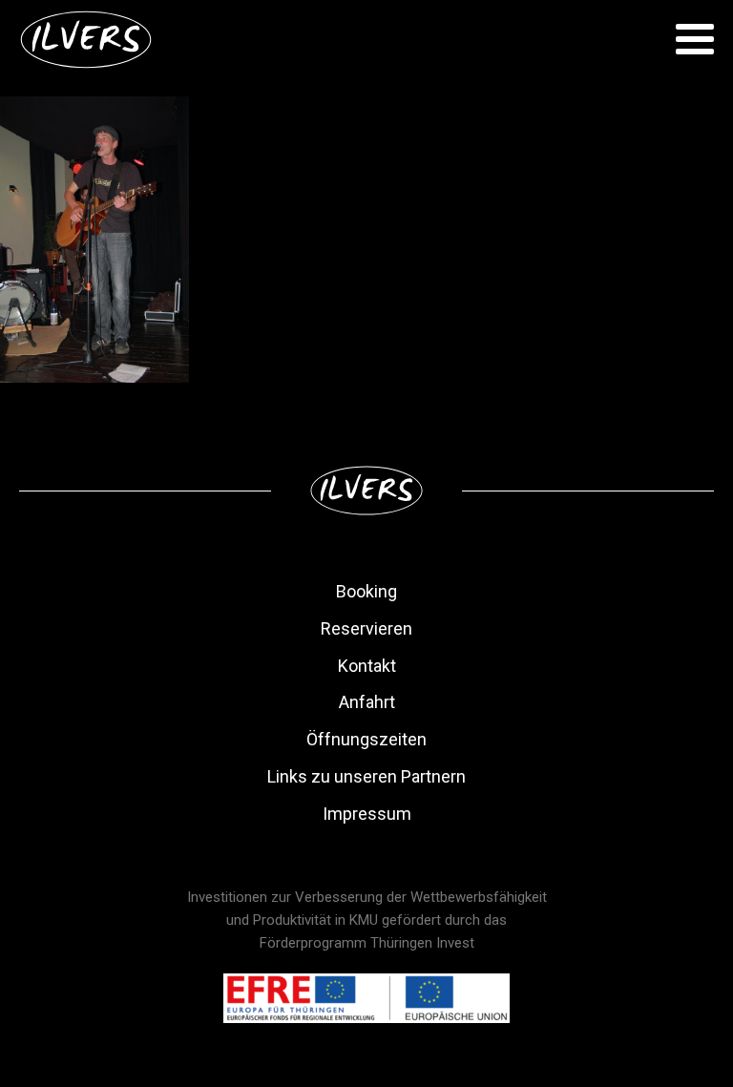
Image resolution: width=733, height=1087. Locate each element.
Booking (366, 591)
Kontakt (367, 666)
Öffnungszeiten (366, 739)
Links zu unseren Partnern (366, 776)
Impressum (367, 814)
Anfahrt (367, 702)
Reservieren (366, 628)
